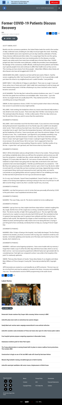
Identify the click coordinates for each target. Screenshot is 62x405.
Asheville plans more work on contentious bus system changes (20, 320)
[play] (4, 8)
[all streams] (59, 8)
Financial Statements (53, 382)
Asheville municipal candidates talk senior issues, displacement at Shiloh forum (25, 365)
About (24, 378)
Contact (25, 382)
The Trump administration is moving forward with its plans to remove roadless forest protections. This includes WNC (30, 348)
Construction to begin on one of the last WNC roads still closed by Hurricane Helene (26, 354)
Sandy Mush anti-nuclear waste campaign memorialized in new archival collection (25, 325)
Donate (55, 2)
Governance (51, 378)
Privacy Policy (39, 378)
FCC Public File (39, 385)
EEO (37, 382)
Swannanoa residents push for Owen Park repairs (16, 342)
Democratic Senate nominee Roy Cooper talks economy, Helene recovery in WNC (25, 314)
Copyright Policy (27, 385)
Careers (50, 385)
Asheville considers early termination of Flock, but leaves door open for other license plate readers (31, 331)
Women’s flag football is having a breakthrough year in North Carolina (22, 360)
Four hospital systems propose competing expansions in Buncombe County (23, 336)
